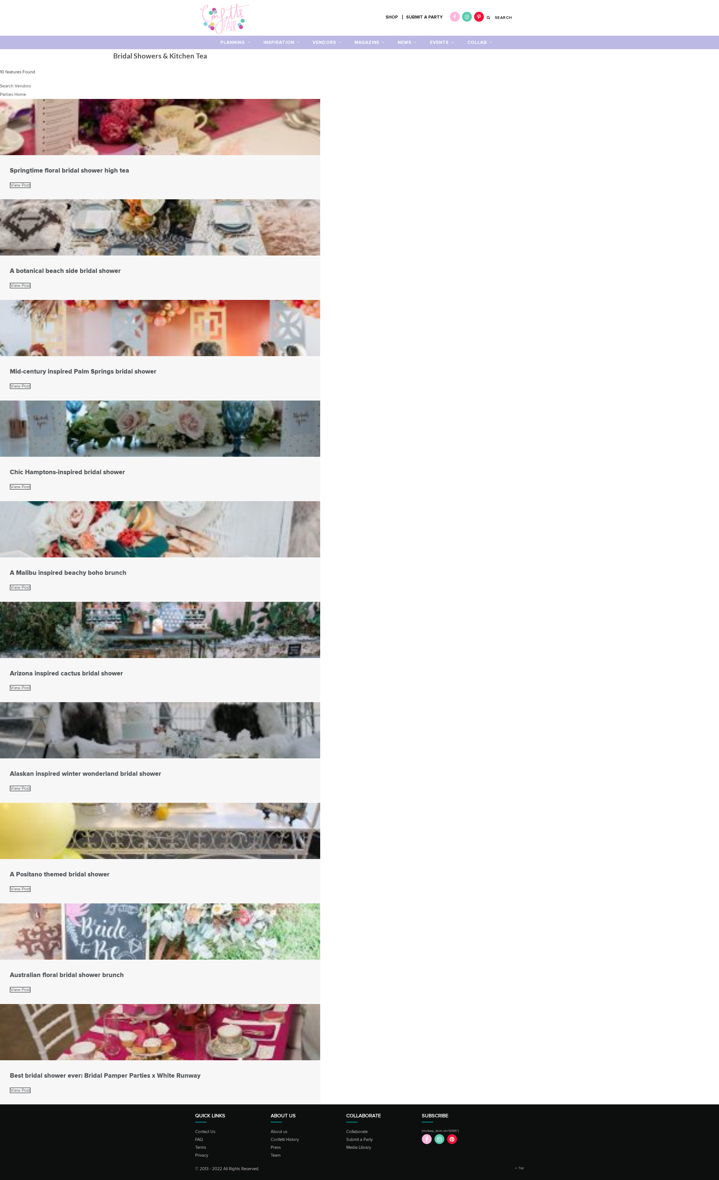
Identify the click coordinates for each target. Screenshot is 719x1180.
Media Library (358, 1147)
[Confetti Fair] (224, 18)
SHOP (392, 17)
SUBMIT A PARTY (424, 17)
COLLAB (477, 42)
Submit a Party (359, 1140)
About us (279, 1132)
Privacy (201, 1155)
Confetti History (285, 1140)
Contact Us (205, 1132)
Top (521, 1168)
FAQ (199, 1140)
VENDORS (324, 42)
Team (276, 1155)
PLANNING (232, 42)
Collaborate (357, 1132)
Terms (200, 1147)
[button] (15, 86)
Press (276, 1147)
